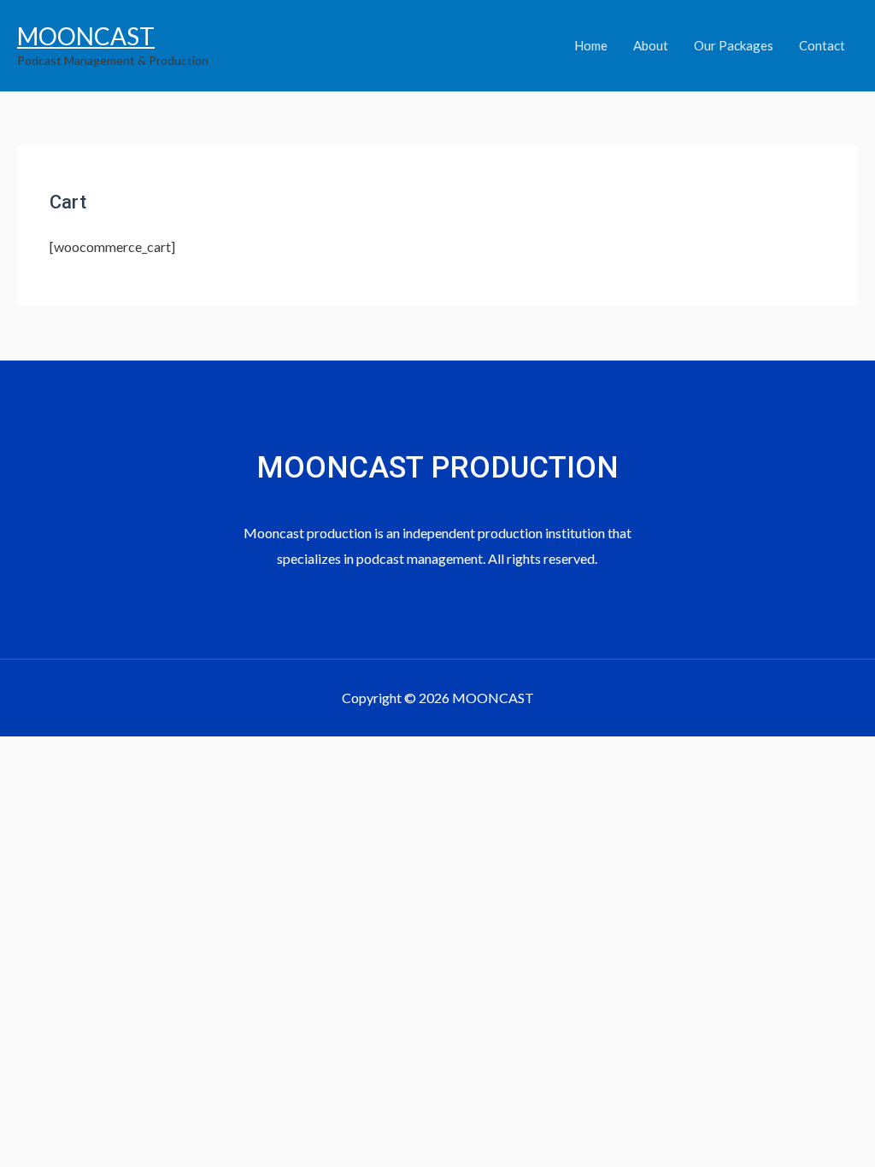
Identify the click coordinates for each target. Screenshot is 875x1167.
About (650, 45)
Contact (822, 45)
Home (591, 45)
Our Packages (733, 45)
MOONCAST (86, 35)
